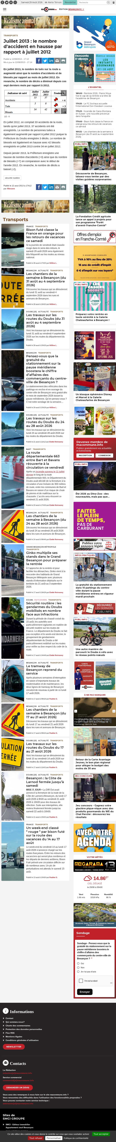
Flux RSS (10, 1033)
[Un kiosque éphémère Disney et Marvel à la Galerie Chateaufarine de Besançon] (95, 376)
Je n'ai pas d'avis (88, 971)
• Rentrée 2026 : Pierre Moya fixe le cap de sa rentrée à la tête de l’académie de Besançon (93, 96)
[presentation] (57, 111)
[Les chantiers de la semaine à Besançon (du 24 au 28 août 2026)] (12, 517)
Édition (63, 9)
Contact (9, 1018)
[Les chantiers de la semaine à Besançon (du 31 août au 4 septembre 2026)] (12, 275)
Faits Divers (40, 600)
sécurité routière (12, 178)
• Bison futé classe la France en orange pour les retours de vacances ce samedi (94, 124)
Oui (82, 963)
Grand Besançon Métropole (41, 547)
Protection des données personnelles (24, 1029)
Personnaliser (54, 1138)
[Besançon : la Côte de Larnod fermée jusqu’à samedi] (12, 779)
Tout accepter (101, 1134)
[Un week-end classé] (12, 829)
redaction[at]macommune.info (17, 1073)
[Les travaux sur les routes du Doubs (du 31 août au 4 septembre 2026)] (12, 316)
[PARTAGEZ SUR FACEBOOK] (39, 61)
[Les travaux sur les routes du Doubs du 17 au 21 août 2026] (12, 745)
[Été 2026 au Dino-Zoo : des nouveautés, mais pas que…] (95, 476)
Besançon (31, 270)
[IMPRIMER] (63, 61)
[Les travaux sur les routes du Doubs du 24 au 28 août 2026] (12, 420)
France (30, 226)
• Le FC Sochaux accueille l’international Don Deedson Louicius (94, 104)
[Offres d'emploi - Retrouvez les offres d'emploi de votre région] (95, 242)
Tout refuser (35, 1138)
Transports (11, 35)
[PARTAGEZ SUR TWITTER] (45, 61)
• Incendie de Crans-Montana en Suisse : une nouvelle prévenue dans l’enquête (93, 114)
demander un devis (17, 1087)
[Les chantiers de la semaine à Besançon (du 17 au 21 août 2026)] (12, 711)
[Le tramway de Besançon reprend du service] (12, 667)
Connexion (104, 455)
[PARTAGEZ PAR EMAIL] (57, 61)
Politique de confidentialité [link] (76, 1138)
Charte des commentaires (18, 1025)
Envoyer (85, 991)
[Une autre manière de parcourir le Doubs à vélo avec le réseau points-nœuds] (95, 631)
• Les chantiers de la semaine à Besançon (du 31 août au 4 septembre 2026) (94, 134)
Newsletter (13, 1046)
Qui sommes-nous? (15, 1022)
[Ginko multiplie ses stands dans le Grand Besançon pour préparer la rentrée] (12, 552)
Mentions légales (14, 1036)
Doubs (29, 600)
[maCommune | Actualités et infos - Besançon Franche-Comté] (49, 9)
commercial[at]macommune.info (18, 1080)
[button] (108, 2)
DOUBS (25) (31, 312)
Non (82, 967)
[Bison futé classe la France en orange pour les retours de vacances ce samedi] (12, 231)
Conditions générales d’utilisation (22, 1040)
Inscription (85, 455)
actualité (43, 270)
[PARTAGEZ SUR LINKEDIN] (51, 61)
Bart (28, 449)
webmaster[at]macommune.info (18, 1103)
